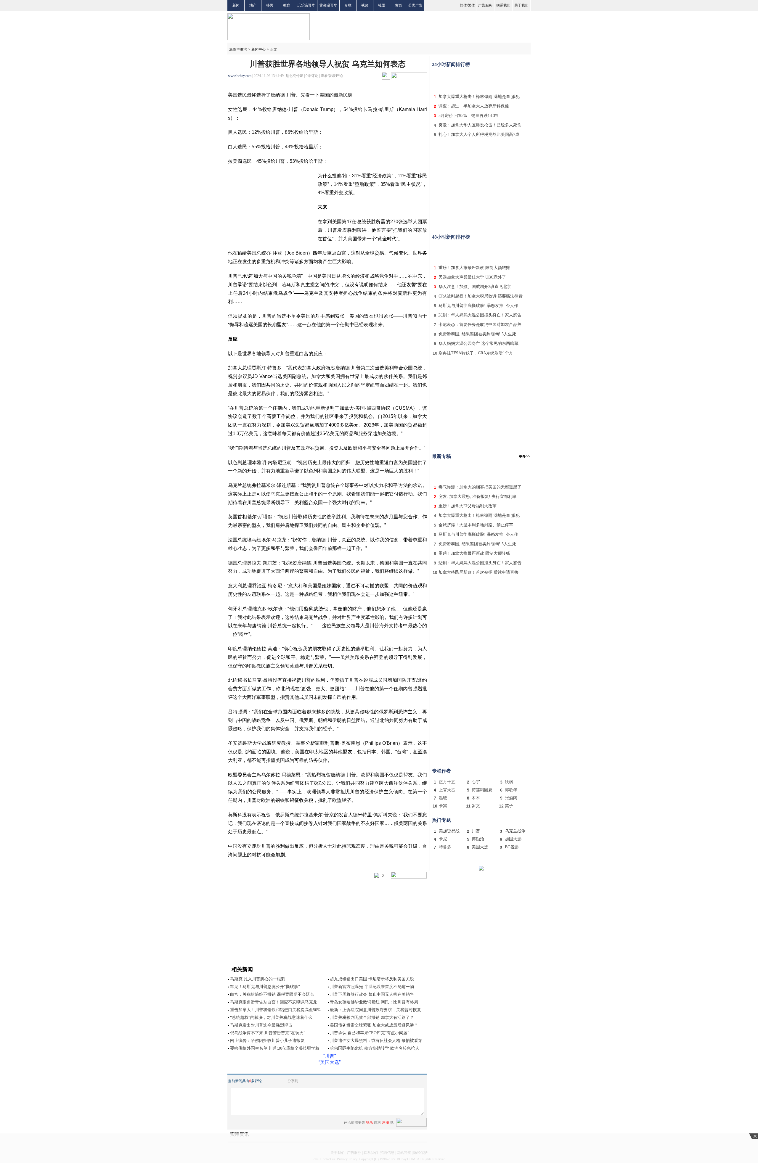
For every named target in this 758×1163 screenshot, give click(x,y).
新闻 (236, 5)
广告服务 (485, 5)
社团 (381, 5)
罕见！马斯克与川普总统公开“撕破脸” (265, 987)
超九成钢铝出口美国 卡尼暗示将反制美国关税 (372, 979)
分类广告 (415, 5)
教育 (286, 5)
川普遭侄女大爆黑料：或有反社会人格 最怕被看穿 (376, 1040)
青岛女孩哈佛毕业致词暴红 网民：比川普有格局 (374, 1002)
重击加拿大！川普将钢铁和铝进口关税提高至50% (275, 1010)
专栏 (347, 5)
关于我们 (521, 5)
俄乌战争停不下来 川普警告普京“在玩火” (267, 1033)
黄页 (398, 5)
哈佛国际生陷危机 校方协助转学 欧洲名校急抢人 (374, 1048)
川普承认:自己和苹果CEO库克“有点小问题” (369, 1033)
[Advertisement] (481, 79)
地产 (252, 5)
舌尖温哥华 (328, 5)
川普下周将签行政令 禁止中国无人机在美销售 (372, 994)
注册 (385, 1122)
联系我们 (503, 5)
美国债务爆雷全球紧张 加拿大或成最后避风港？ (374, 1025)
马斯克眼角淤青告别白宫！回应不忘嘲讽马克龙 (273, 1002)
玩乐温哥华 (306, 5)
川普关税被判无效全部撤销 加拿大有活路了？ (372, 1017)
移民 (269, 5)
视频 (364, 5)
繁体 (471, 5)
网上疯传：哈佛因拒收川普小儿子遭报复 (267, 1040)
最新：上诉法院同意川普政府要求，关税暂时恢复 (375, 1010)
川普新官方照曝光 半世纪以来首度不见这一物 (372, 987)
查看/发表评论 (332, 76)
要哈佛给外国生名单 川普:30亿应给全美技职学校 (274, 1048)
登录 (369, 1122)
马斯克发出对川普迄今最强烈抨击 (261, 1025)
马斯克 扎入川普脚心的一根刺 (257, 979)
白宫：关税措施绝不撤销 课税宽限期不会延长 (272, 994)
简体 (463, 5)
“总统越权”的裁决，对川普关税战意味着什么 (271, 1017)
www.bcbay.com (239, 76)
